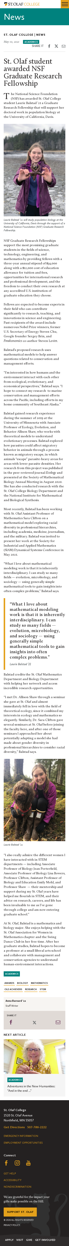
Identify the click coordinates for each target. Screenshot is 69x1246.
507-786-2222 (37, 1127)
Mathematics (39, 983)
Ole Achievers (13, 989)
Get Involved (45, 1240)
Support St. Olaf (20, 1212)
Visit (19, 1240)
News (40, 34)
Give (29, 1240)
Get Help (10, 1173)
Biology (22, 983)
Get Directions (14, 1127)
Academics (31, 42)
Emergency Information (21, 1136)
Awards (9, 983)
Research (31, 989)
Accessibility (12, 1180)
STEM (43, 989)
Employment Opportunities (23, 1142)
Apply (9, 1240)
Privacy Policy (12, 1225)
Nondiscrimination (17, 1186)
